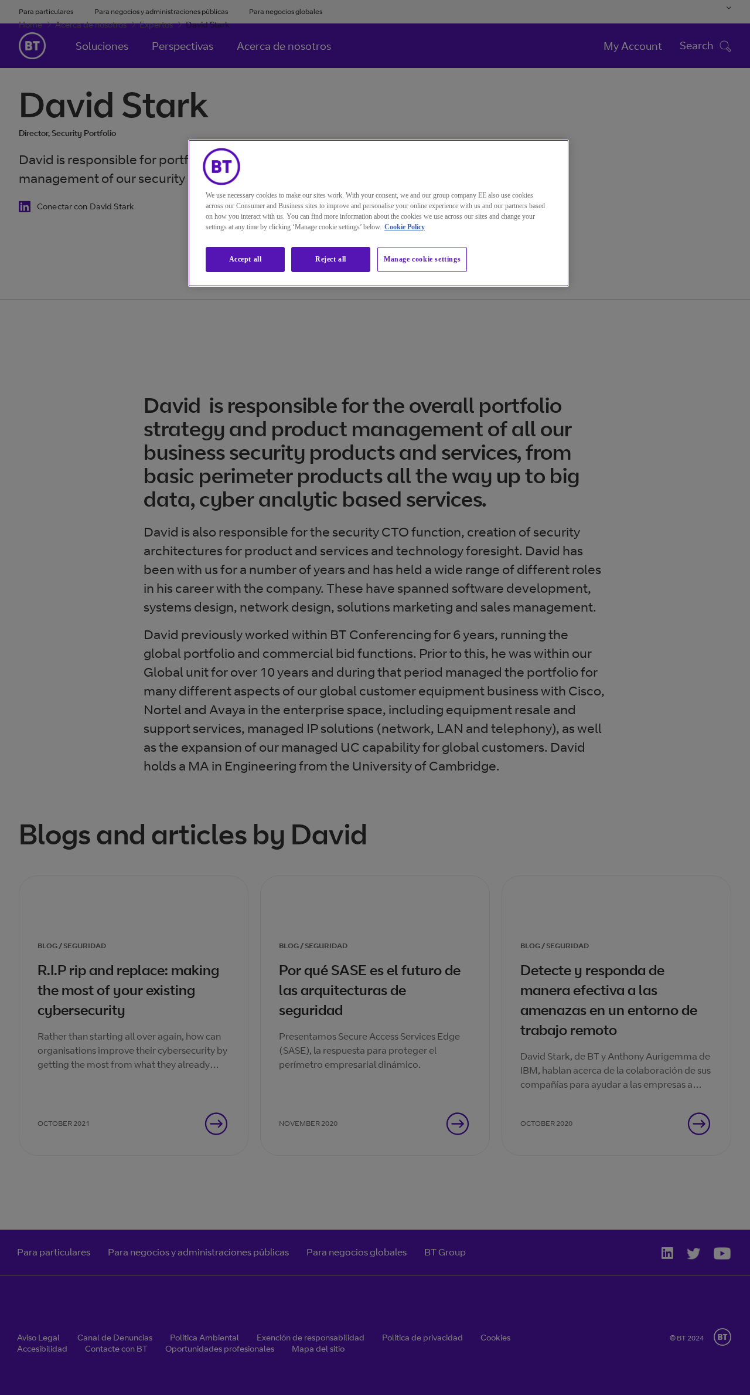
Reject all (330, 259)
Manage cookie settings (422, 259)
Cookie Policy (404, 227)
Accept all (245, 259)
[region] (378, 213)
